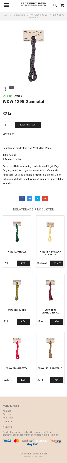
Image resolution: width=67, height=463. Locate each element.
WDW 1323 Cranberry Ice (50, 311)
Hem (7, 15)
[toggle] (8, 5)
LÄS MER (57, 263)
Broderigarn (21, 15)
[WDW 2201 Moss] (17, 290)
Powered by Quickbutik (33, 456)
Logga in (7, 421)
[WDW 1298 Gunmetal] (33, 55)
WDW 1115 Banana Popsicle (50, 253)
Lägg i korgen (28, 125)
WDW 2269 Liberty (16, 368)
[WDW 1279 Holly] (17, 232)
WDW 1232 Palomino (50, 368)
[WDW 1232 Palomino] (50, 348)
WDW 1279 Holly (17, 251)
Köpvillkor (8, 417)
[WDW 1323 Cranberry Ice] (50, 290)
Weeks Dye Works (40, 15)
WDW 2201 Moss (17, 310)
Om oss (7, 414)
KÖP (23, 263)
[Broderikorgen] (33, 4)
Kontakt (7, 411)
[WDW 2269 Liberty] (17, 348)
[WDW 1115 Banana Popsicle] (50, 232)
